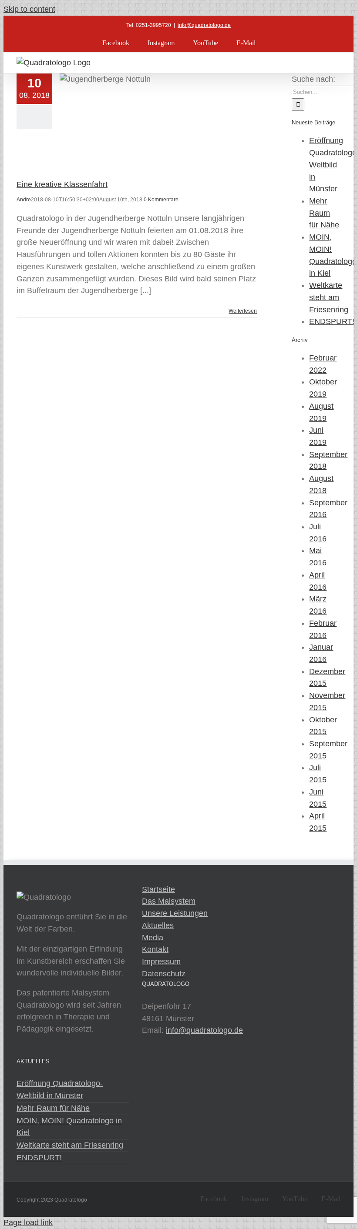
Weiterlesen (243, 311)
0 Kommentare (161, 200)
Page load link (28, 1222)
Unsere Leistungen (175, 913)
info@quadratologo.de (204, 25)
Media (152, 937)
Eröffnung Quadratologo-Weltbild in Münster (60, 1089)
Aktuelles (158, 925)
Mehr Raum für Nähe (324, 213)
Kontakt (155, 949)
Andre (24, 200)
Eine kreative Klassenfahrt (62, 184)
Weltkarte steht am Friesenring (328, 297)
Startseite (158, 889)
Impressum (161, 961)
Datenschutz (163, 973)
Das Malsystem (168, 901)
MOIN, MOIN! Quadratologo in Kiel (69, 1126)
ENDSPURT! (331, 321)
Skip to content (29, 9)
